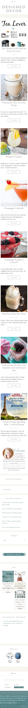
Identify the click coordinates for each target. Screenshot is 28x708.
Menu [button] (15, 1)
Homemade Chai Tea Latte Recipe (14, 104)
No (4, 706)
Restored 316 (23, 692)
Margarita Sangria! (14, 156)
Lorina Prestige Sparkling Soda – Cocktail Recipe (14, 423)
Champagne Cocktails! (14, 208)
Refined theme (14, 692)
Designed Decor (14, 9)
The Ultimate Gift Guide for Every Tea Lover (14, 49)
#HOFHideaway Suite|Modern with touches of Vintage (13, 623)
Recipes (16, 108)
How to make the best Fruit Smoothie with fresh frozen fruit (14, 368)
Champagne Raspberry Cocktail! (14, 261)
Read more (14, 706)
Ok (21, 702)
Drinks (13, 54)
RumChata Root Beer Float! (14, 313)
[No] (23, 706)
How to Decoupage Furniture (11, 527)
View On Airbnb (8, 621)
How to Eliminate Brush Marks (12, 509)
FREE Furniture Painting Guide (12, 513)
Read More (14, 66)
